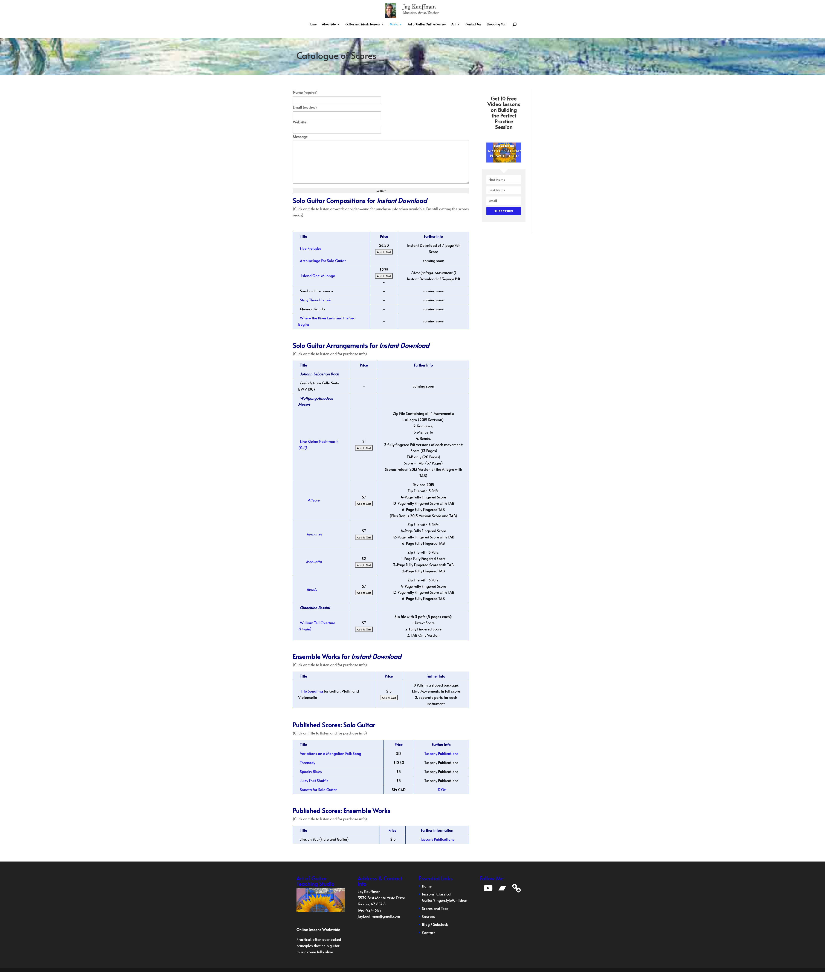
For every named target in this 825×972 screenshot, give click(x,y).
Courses (428, 916)
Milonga (328, 275)
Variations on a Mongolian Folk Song (330, 753)
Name (305, 92)
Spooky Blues (311, 771)
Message (300, 136)
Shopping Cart (497, 24)
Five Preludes (310, 248)
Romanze (314, 534)
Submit (380, 191)
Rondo (311, 589)
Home (312, 24)
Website (299, 121)
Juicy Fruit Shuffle (314, 780)
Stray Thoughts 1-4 (315, 299)
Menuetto (313, 561)
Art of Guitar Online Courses (427, 24)
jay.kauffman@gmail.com (379, 916)
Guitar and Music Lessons (362, 24)
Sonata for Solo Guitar (318, 789)
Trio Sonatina (312, 691)
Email (305, 107)
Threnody (307, 762)
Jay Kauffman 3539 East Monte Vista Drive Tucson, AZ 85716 (381, 897)
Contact (428, 932)
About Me (329, 24)
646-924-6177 (370, 910)
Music (394, 24)
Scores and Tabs (435, 908)
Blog (426, 924)
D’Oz (441, 789)
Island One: (310, 275)
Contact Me (473, 24)
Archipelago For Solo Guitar (323, 260)
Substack (440, 924)
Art (453, 24)
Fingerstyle (443, 900)
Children (460, 900)
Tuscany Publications (441, 753)
